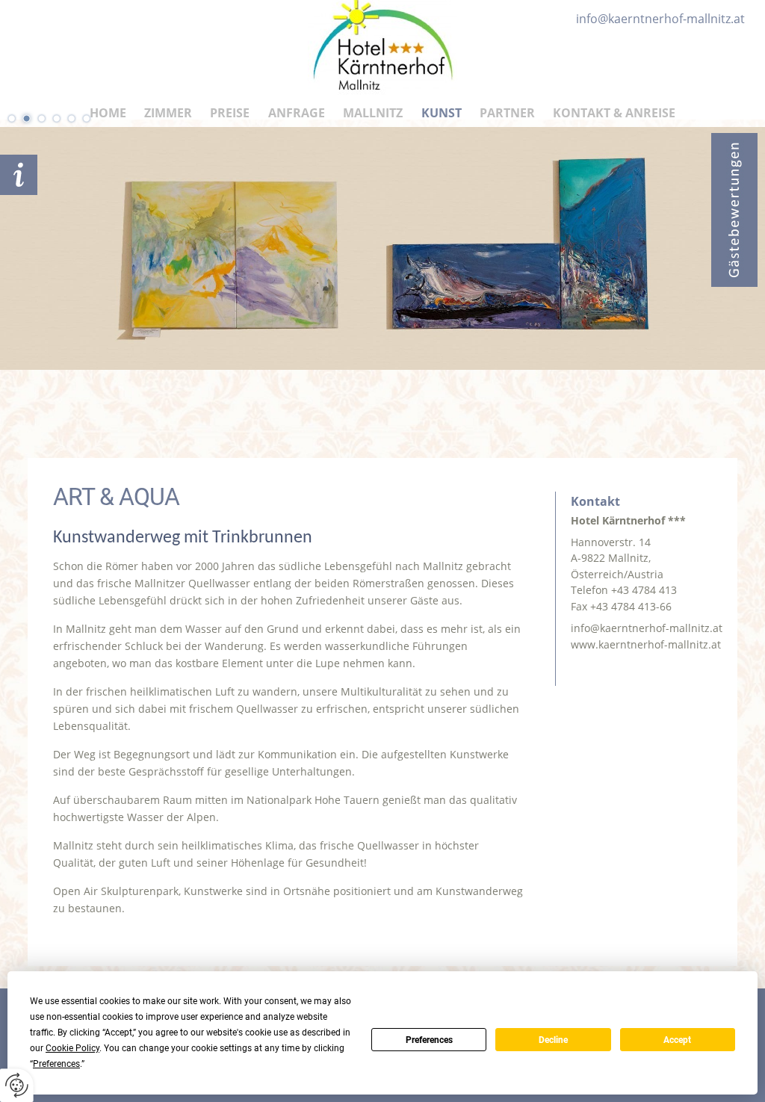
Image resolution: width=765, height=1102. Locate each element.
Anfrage (296, 113)
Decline (553, 1040)
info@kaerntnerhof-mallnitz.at (646, 628)
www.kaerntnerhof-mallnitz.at (646, 644)
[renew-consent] (17, 1085)
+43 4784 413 (644, 590)
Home (108, 113)
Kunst (441, 113)
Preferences (429, 1040)
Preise (230, 113)
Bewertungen (734, 210)
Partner (507, 113)
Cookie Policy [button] (72, 1048)
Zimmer (168, 113)
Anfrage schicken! (18, 175)
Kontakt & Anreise (614, 113)
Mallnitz (373, 113)
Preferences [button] (56, 1064)
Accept (677, 1040)
